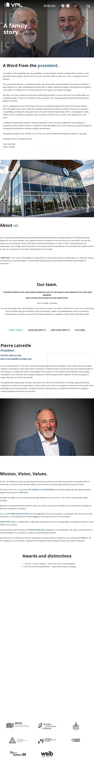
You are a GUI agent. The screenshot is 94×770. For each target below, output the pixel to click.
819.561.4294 (49, 5)
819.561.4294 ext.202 (11, 355)
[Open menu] (88, 6)
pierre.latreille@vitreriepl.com (16, 358)
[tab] (16, 330)
